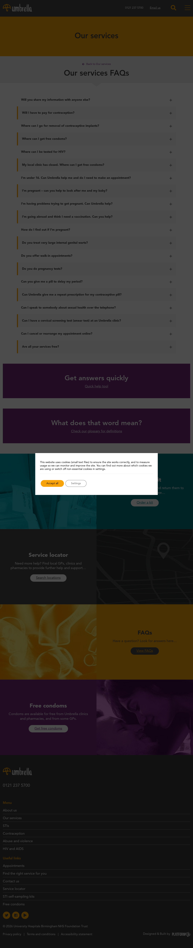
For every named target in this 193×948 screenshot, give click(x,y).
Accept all (52, 483)
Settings (76, 483)
